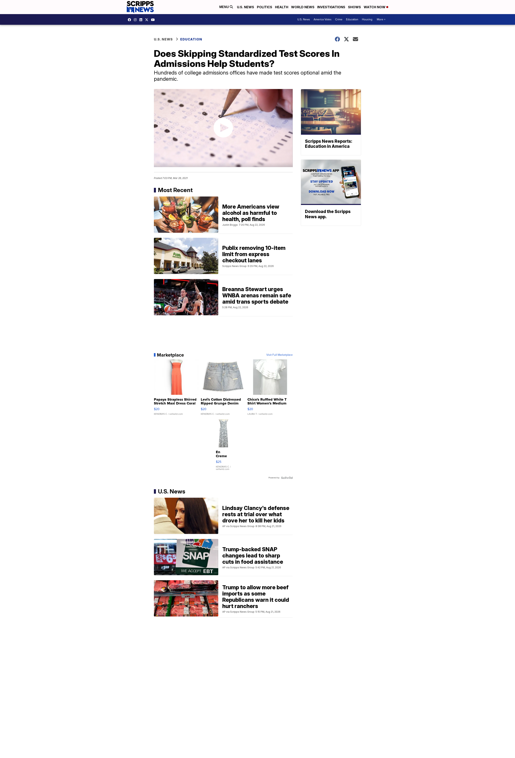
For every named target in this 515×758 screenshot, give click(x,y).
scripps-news (141, 19)
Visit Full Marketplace (279, 355)
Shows (354, 7)
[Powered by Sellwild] (287, 477)
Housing (367, 19)
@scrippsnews (154, 19)
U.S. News (245, 7)
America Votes (323, 19)
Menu (224, 7)
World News (302, 7)
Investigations (331, 7)
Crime (338, 19)
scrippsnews (130, 19)
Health (281, 7)
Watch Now (375, 7)
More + (381, 19)
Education (352, 19)
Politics (264, 7)
